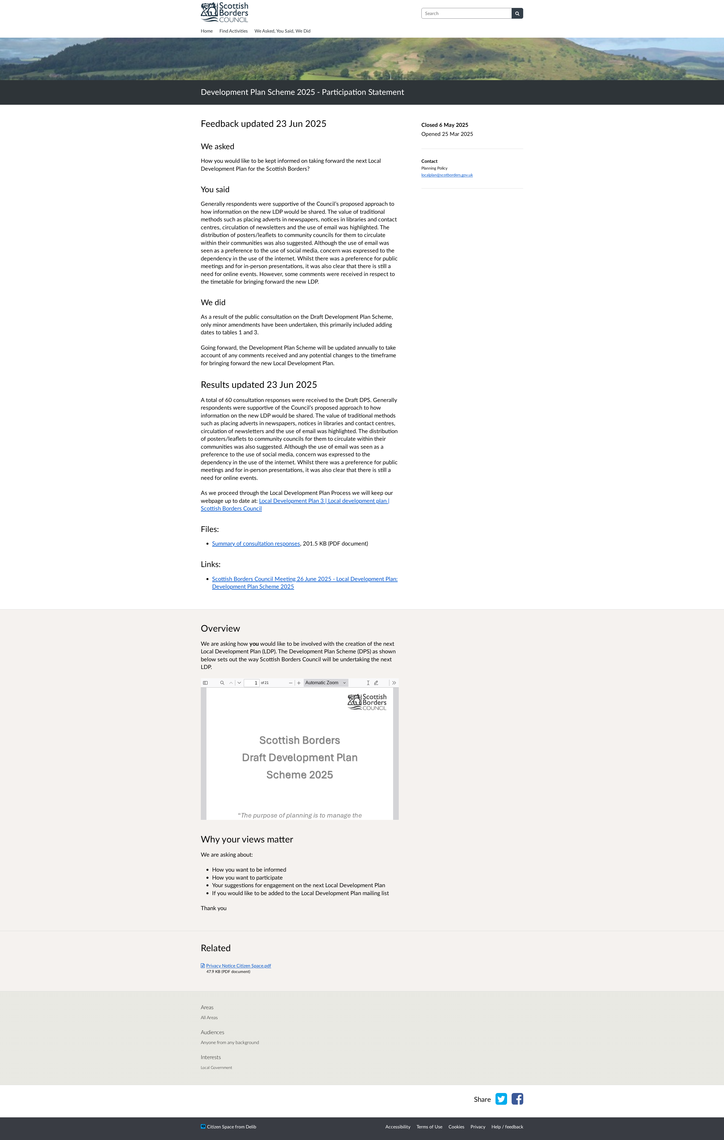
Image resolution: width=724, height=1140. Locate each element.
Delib (251, 1126)
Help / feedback (507, 1126)
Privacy (478, 1126)
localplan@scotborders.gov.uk (447, 174)
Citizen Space (220, 1126)
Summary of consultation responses (256, 543)
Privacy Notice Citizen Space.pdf (238, 965)
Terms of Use (429, 1126)
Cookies (456, 1126)
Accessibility (397, 1126)
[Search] (517, 13)
